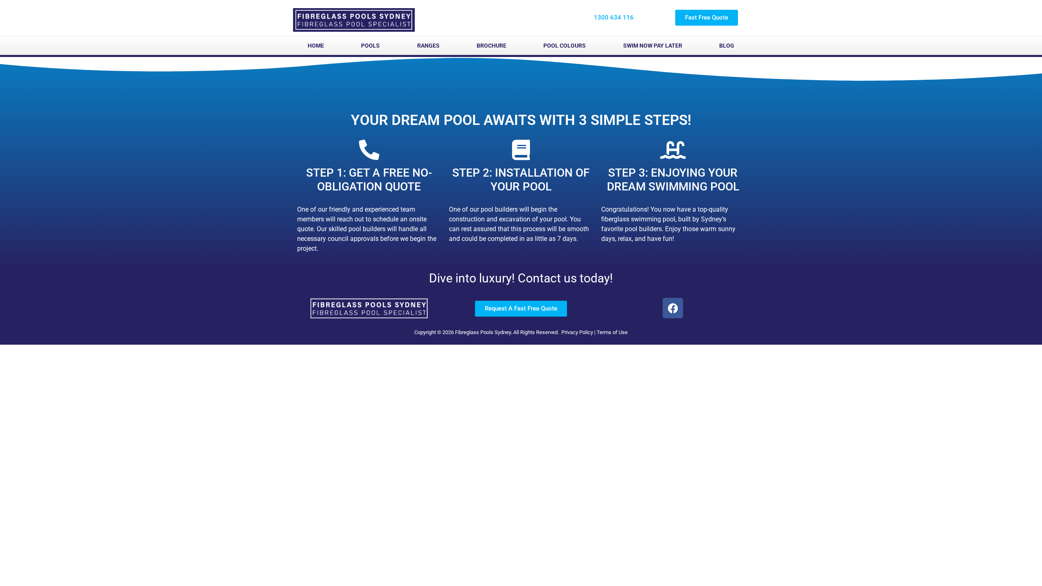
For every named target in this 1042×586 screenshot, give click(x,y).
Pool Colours (564, 45)
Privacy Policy (577, 332)
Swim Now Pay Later (652, 45)
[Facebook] (673, 308)
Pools (370, 45)
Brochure (491, 45)
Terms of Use (612, 332)
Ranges (428, 45)
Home (316, 45)
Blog (726, 45)
